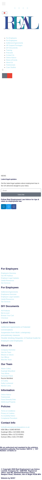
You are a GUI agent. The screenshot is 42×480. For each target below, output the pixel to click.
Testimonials (10, 65)
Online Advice (11, 57)
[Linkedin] (3, 206)
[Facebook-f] (13, 206)
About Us (9, 62)
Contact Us (10, 55)
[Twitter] (8, 206)
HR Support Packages (14, 45)
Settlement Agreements (14, 43)
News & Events (11, 60)
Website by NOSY (8, 478)
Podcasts (9, 53)
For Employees (11, 40)
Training (9, 50)
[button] (3, 3)
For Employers (11, 38)
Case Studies (11, 67)
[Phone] (4, 75)
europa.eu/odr (17, 464)
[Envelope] (9, 75)
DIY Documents (12, 48)
